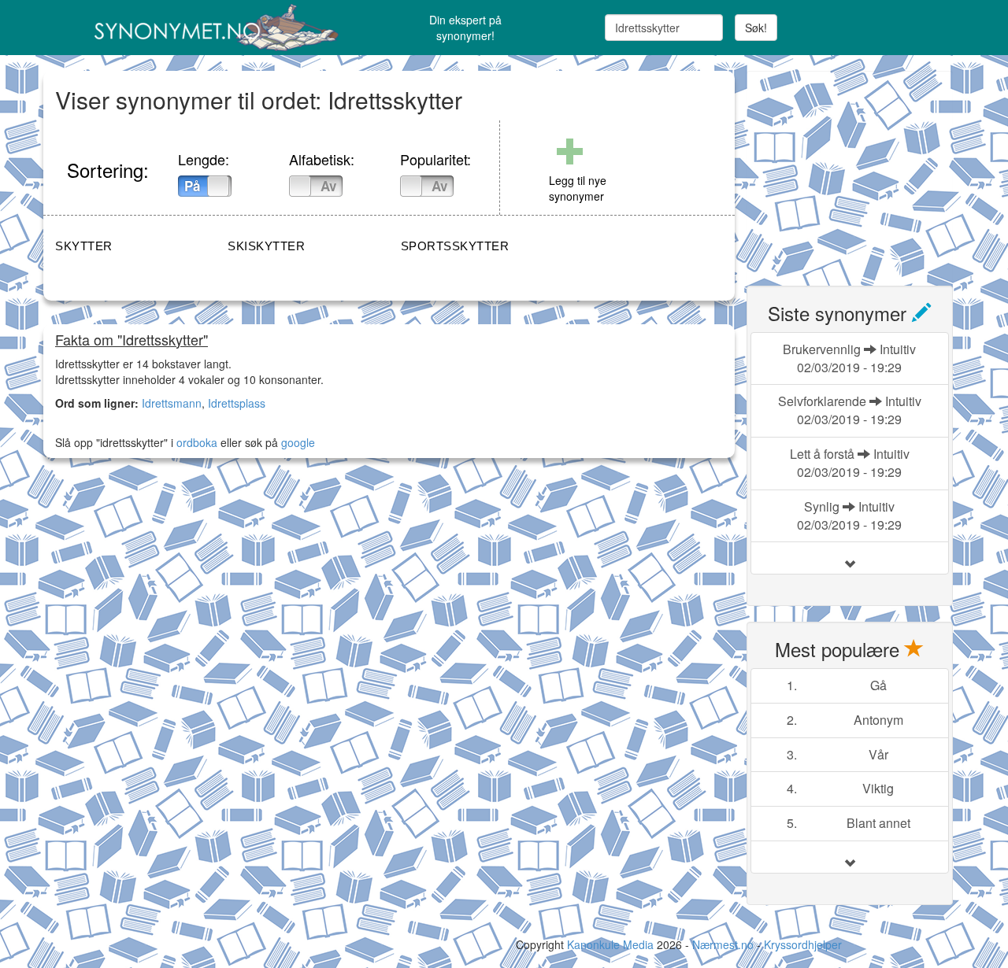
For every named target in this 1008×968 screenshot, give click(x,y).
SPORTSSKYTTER (455, 246)
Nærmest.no (723, 944)
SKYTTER (84, 246)
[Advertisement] (865, 169)
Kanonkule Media (612, 944)
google (298, 442)
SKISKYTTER (266, 246)
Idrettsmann (172, 403)
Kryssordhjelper (803, 944)
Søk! (756, 27)
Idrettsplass (236, 403)
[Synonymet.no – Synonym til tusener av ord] (197, 27)
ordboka (195, 442)
